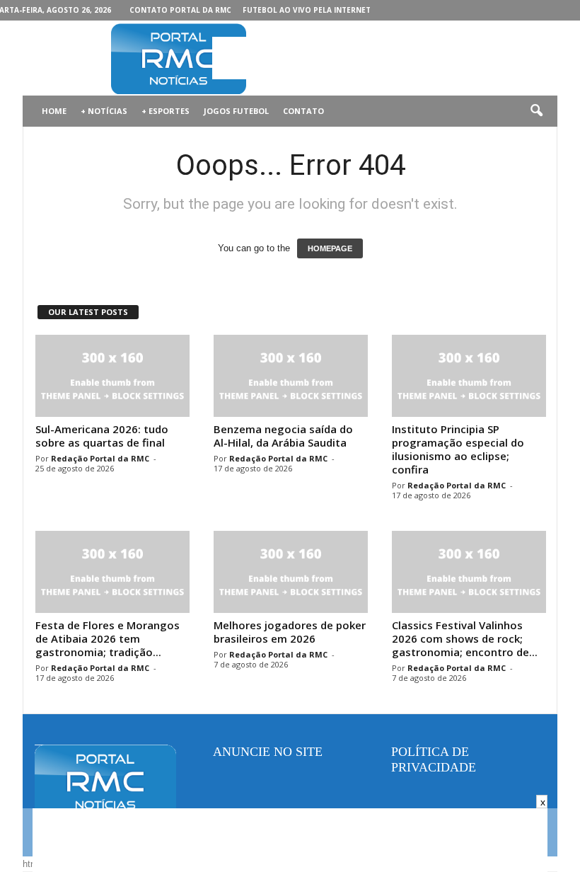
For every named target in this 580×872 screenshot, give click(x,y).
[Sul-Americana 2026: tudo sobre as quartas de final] (112, 376)
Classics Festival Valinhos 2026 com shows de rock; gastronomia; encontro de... (465, 638)
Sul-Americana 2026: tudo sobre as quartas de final (101, 435)
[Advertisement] (377, 58)
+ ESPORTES (165, 110)
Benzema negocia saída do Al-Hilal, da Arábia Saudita (283, 435)
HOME (54, 110)
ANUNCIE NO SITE (268, 752)
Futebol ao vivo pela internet (307, 10)
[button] (536, 111)
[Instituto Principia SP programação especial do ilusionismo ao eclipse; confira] (469, 376)
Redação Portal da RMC (100, 458)
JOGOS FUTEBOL (236, 110)
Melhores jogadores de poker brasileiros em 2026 (290, 632)
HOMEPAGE (330, 248)
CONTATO (303, 110)
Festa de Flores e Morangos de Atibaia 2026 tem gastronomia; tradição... (107, 638)
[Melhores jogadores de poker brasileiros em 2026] (291, 572)
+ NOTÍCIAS (104, 110)
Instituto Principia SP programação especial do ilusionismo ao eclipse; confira (458, 449)
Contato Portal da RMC (180, 10)
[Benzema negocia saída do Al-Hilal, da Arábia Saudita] (291, 376)
